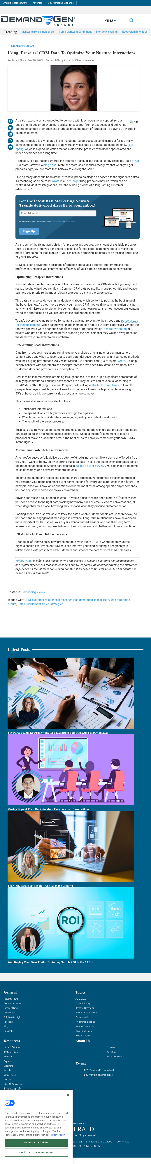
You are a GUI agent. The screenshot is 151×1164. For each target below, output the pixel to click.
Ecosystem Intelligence (136, 31)
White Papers (10, 1075)
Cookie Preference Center (36, 1152)
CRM (27, 600)
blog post (49, 165)
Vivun (135, 161)
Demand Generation (85, 1008)
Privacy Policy (57, 1134)
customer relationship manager (52, 600)
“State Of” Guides (12, 1047)
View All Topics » (83, 1036)
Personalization (83, 1017)
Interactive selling (107, 31)
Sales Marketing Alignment (75, 31)
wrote (55, 181)
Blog (6, 1026)
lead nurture (101, 600)
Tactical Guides (11, 1052)
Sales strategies (53, 604)
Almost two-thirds (115, 329)
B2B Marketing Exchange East (98, 1075)
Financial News (11, 1008)
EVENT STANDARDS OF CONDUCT (96, 1141)
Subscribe (8, 1031)
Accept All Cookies (36, 1142)
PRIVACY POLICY (91, 1146)
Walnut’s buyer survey (89, 466)
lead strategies (120, 600)
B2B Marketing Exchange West (99, 1070)
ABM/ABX (81, 999)
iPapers (7, 1080)
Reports (7, 1061)
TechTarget (72, 181)
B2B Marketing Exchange (61, 3)
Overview (111, 1047)
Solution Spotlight (12, 1017)
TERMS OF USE (74, 1146)
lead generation (83, 600)
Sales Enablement (29, 604)
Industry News (11, 999)
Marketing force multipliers (38, 31)
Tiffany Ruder (23, 561)
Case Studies (10, 1013)
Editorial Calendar (115, 1057)
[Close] (68, 1095)
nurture (12, 604)
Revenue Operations (85, 1026)
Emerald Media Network (15, 3)
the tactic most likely (105, 385)
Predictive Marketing (85, 1022)
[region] (36, 1127)
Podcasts (8, 1022)
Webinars (8, 1066)
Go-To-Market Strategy (86, 1013)
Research (8, 1057)
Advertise (37, 3)
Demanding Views (21, 46)
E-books (7, 1070)
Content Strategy (84, 1003)
